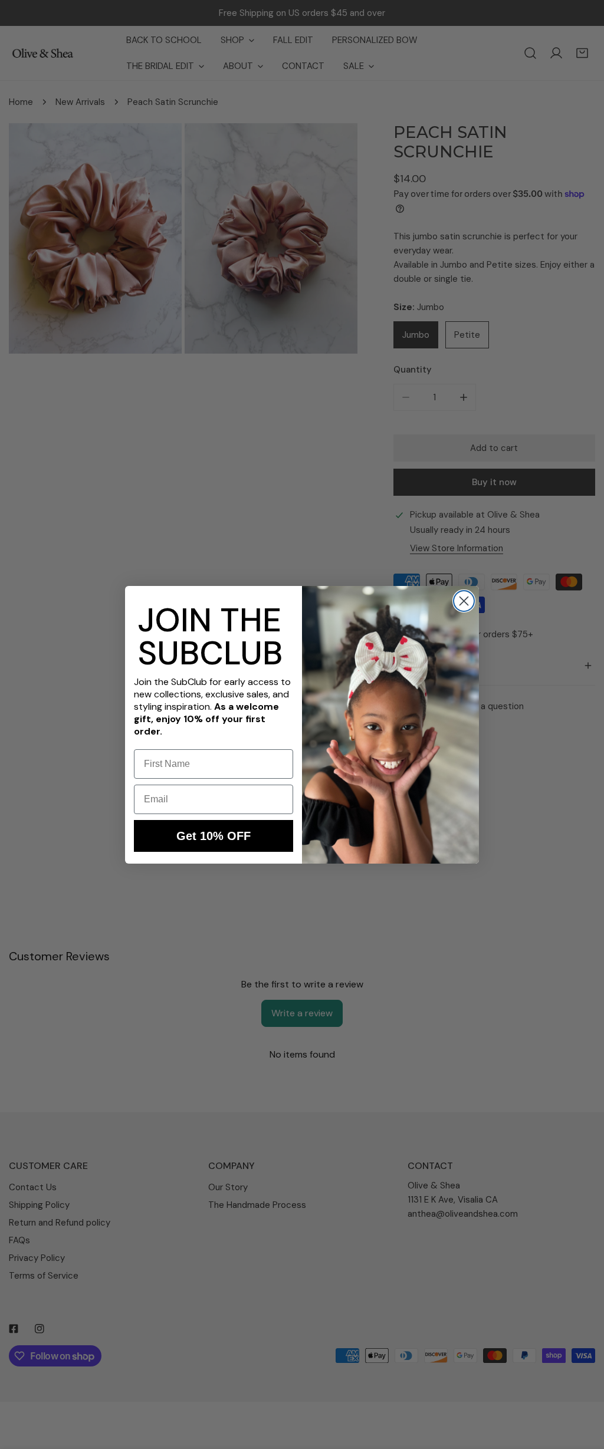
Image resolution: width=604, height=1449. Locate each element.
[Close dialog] (464, 601)
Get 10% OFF (213, 835)
